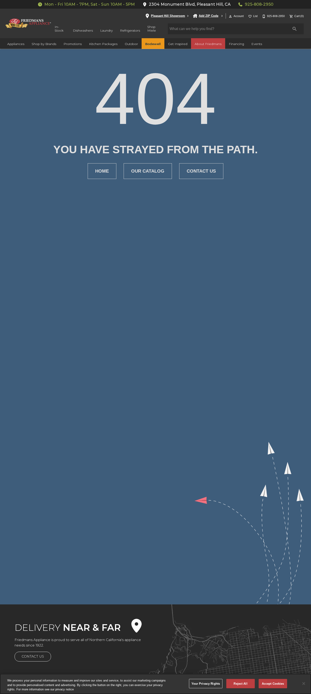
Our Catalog (147, 171)
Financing (236, 44)
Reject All (240, 683)
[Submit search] (294, 29)
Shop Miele (151, 28)
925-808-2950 (259, 4)
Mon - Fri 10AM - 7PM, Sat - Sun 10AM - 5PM (89, 4)
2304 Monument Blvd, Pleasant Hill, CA (190, 4)
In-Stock (59, 28)
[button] (230, 16)
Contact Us (201, 171)
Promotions (73, 44)
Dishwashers (83, 30)
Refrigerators (130, 30)
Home (102, 171)
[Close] (304, 684)
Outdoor (131, 44)
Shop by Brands (44, 44)
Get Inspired (177, 44)
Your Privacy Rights (205, 683)
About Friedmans (208, 44)
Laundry (106, 30)
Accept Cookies (273, 683)
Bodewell (153, 44)
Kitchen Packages (103, 44)
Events (256, 44)
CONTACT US (33, 656)
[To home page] (28, 23)
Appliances (15, 44)
